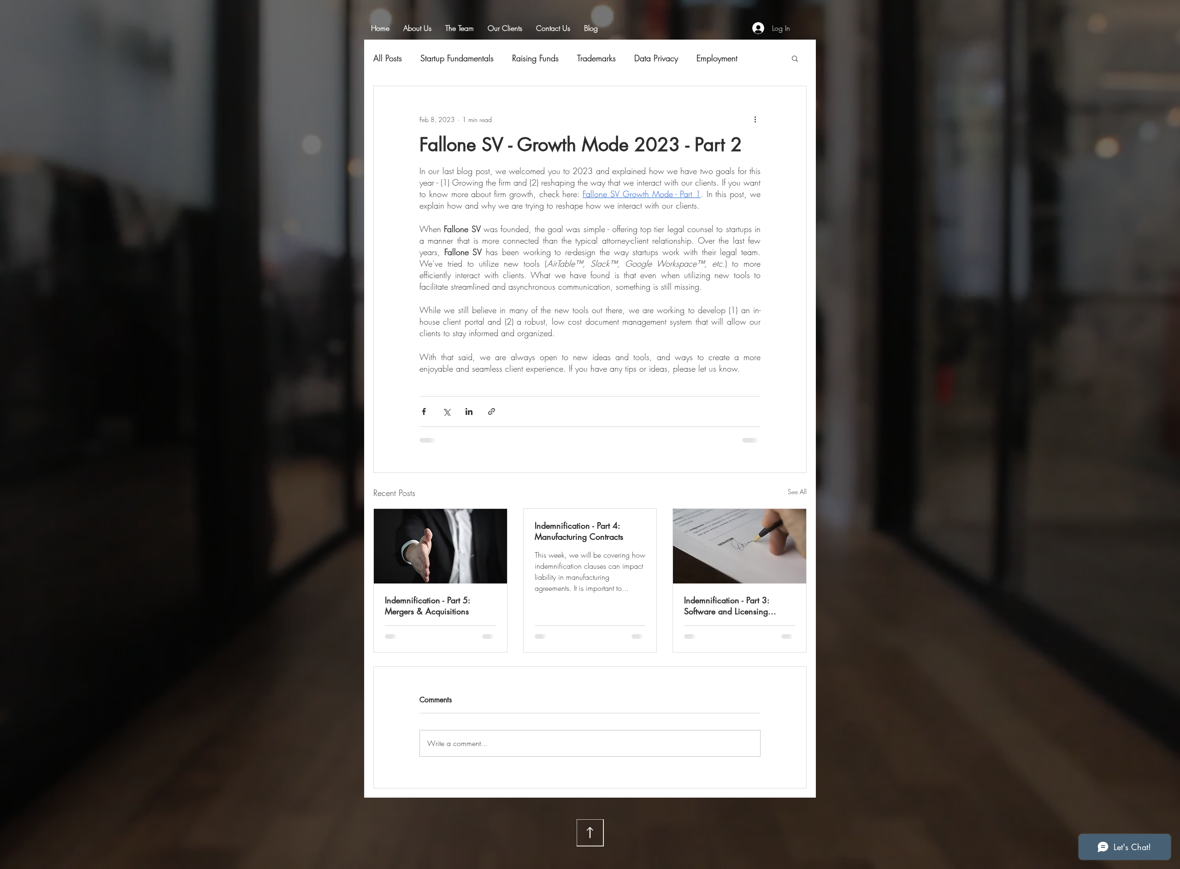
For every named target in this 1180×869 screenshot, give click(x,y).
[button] (795, 58)
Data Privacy (656, 58)
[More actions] (755, 119)
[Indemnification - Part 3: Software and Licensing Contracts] (739, 546)
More (705, 58)
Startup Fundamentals (457, 58)
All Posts (387, 58)
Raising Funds (535, 58)
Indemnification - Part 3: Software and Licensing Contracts (726, 606)
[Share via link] (491, 411)
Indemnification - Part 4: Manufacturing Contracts (579, 531)
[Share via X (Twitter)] (446, 411)
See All (797, 491)
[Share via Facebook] (423, 411)
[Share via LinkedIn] (469, 411)
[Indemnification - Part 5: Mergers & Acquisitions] (440, 546)
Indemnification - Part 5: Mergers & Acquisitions (427, 606)
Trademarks (596, 58)
